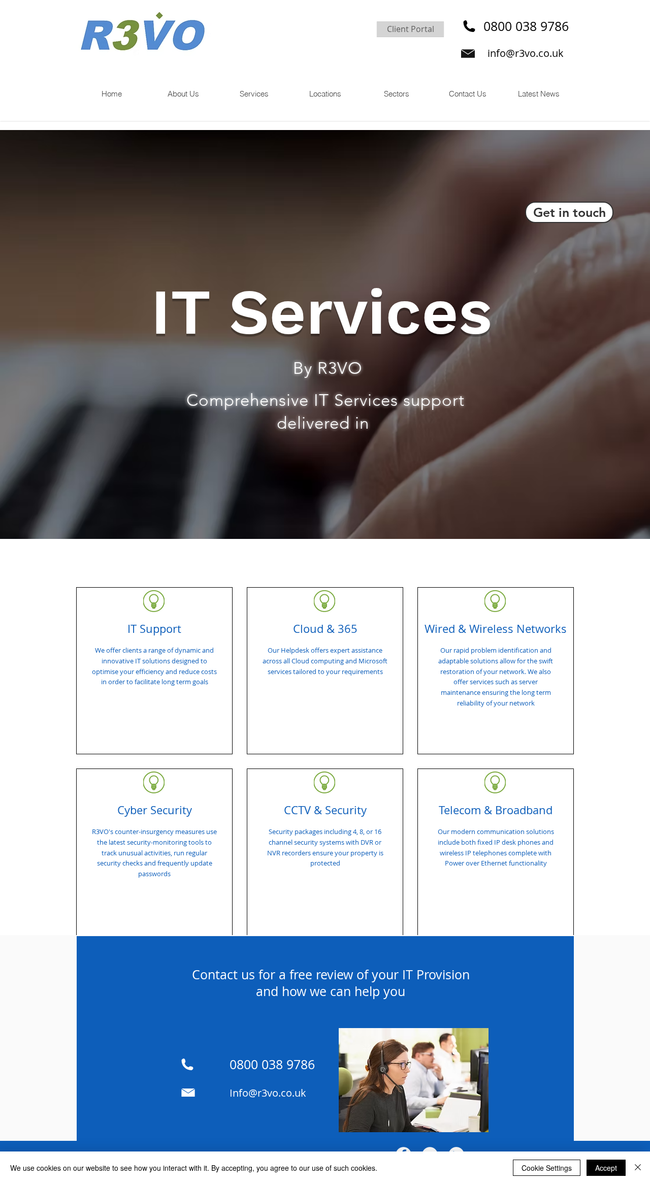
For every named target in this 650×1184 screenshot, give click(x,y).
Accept (606, 1168)
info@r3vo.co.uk (526, 53)
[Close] (638, 1168)
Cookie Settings (547, 1168)
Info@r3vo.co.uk (268, 1093)
